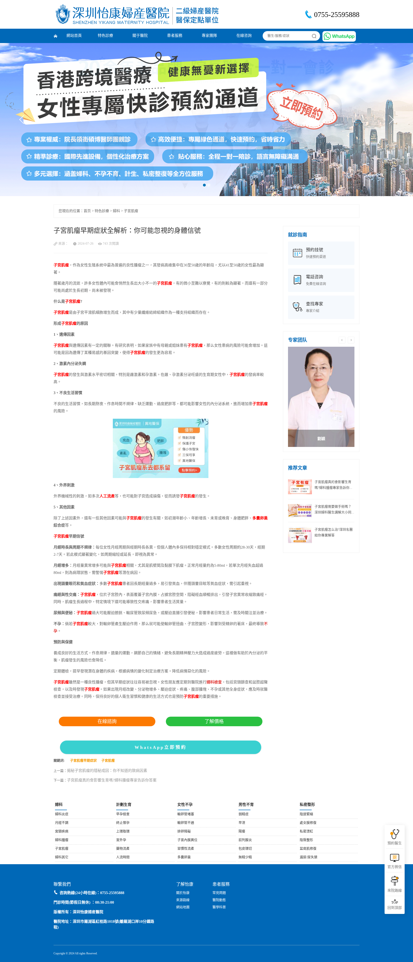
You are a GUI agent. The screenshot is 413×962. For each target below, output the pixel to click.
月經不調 (61, 823)
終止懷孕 (123, 823)
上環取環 (123, 831)
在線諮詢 (107, 721)
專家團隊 (209, 36)
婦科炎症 (61, 814)
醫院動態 (219, 900)
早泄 (242, 823)
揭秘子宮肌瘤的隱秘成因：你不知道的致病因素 (107, 771)
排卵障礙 (184, 831)
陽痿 (242, 831)
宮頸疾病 (61, 831)
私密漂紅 (306, 831)
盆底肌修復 (308, 849)
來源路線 (183, 900)
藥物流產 (123, 849)
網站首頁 (74, 36)
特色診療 (105, 36)
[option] (321, 397)
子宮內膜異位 (187, 840)
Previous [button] (342, 340)
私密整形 (307, 805)
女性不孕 (185, 805)
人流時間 (123, 857)
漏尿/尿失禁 (308, 857)
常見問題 (219, 893)
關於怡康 (183, 893)
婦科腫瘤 (61, 840)
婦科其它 (61, 857)
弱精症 (244, 814)
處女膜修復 (308, 823)
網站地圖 (183, 907)
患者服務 (174, 36)
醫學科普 (219, 907)
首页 (87, 211)
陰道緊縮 (306, 814)
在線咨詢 (244, 36)
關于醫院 (140, 36)
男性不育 (246, 805)
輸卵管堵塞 (185, 814)
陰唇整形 (306, 840)
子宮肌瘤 (131, 211)
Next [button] (351, 340)
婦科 (116, 211)
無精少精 (245, 857)
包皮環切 (245, 849)
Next (389, 119)
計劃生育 (123, 805)
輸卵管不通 (185, 823)
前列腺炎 (245, 840)
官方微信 (394, 867)
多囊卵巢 (184, 857)
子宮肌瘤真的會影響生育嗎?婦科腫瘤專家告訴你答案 (112, 780)
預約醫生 (394, 843)
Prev (23, 119)
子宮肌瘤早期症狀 (83, 761)
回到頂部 (394, 905)
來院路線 (394, 891)
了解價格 (214, 721)
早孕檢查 (123, 814)
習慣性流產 (185, 849)
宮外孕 (121, 840)
